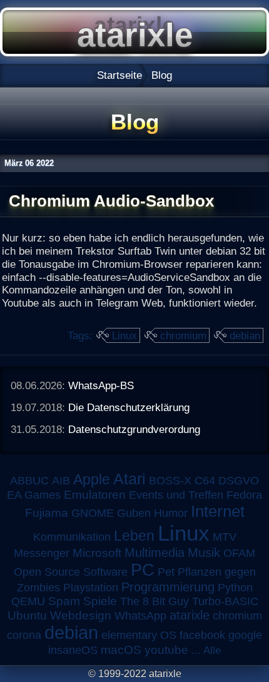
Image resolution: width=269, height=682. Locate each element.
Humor (171, 513)
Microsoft (97, 552)
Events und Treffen (176, 495)
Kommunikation (72, 537)
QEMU (28, 601)
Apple (91, 479)
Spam (64, 601)
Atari (129, 478)
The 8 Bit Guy (154, 601)
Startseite (119, 75)
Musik (204, 552)
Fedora (244, 495)
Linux (124, 335)
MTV (224, 536)
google (245, 635)
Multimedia (154, 552)
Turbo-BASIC (225, 601)
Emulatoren (95, 494)
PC (143, 569)
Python (235, 587)
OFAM (239, 553)
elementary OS (138, 635)
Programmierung (168, 587)
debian (245, 335)
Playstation (90, 587)
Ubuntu (27, 615)
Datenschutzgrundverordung (134, 429)
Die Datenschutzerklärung (129, 407)
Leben (134, 535)
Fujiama (46, 512)
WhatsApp (140, 615)
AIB (61, 480)
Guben (134, 513)
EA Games (34, 495)
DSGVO (238, 480)
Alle (212, 650)
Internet (218, 511)
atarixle (190, 615)
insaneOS (73, 650)
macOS (121, 649)
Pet (166, 572)
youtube (166, 649)
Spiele (100, 601)
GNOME (92, 513)
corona (24, 635)
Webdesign (80, 615)
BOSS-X (170, 480)
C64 (205, 480)
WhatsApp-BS (101, 385)
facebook (202, 635)
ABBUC (29, 480)
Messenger (41, 553)
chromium (183, 335)
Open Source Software (71, 572)
